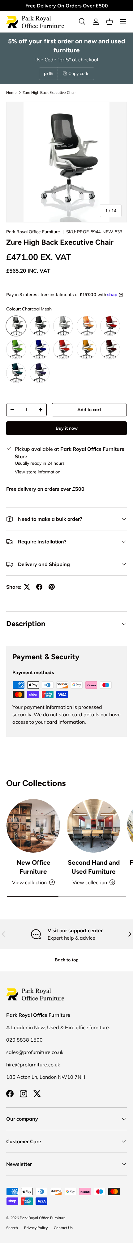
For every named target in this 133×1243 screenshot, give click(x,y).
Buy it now (67, 428)
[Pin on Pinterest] (51, 587)
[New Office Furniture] (33, 826)
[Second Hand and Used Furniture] (93, 826)
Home (11, 92)
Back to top (67, 960)
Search (12, 1227)
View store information (37, 472)
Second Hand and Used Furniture (94, 867)
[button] (109, 22)
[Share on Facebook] (39, 587)
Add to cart (89, 409)
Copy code (78, 73)
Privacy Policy (36, 1227)
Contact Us (63, 1227)
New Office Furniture (33, 867)
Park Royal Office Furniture (33, 232)
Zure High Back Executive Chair (49, 92)
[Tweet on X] (27, 587)
